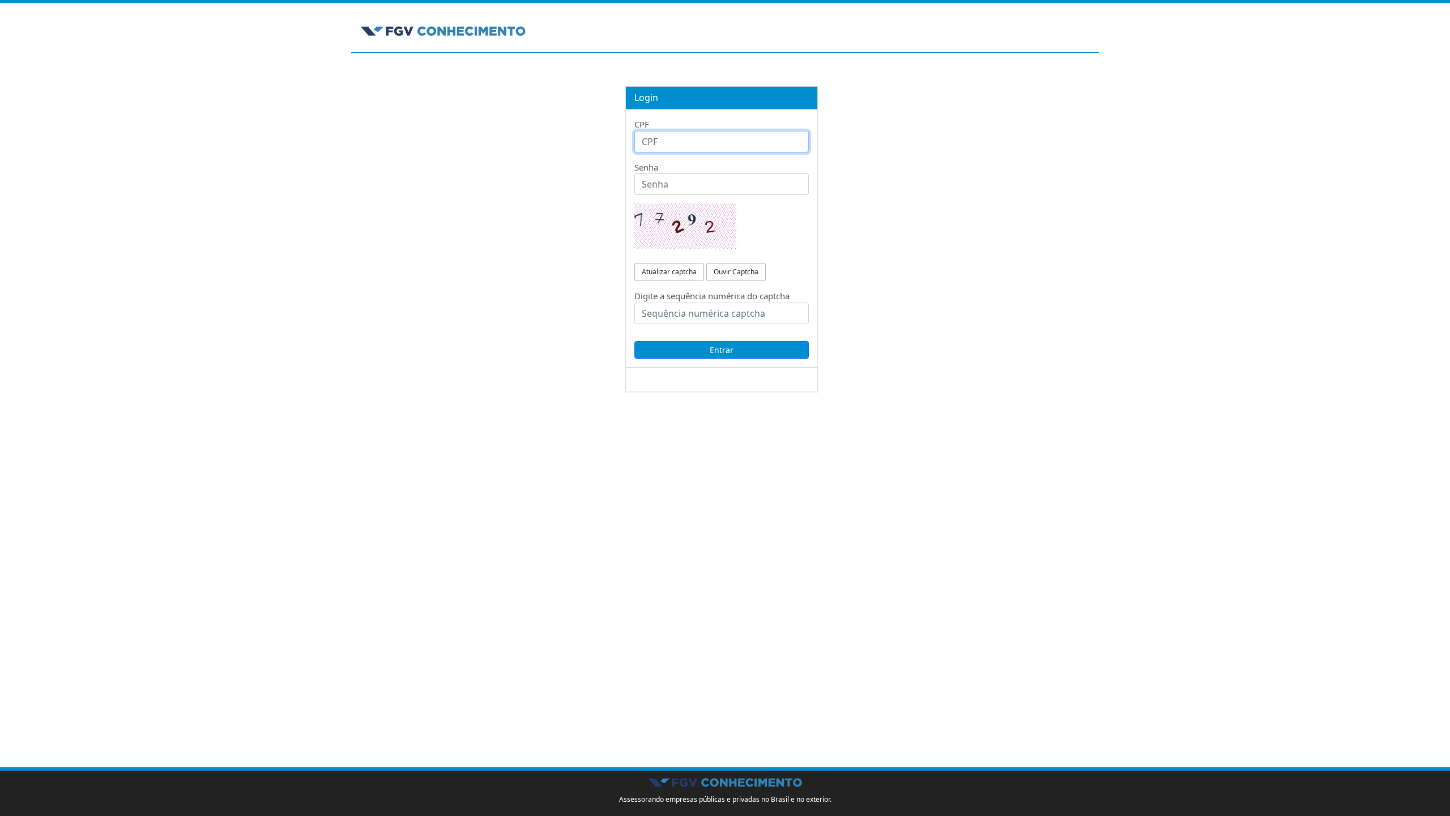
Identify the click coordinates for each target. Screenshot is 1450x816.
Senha (646, 167)
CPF (641, 124)
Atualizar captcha (669, 272)
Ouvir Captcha (736, 272)
